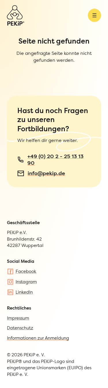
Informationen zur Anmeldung (38, 338)
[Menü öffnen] (94, 15)
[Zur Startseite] (15, 15)
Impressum (18, 318)
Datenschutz (20, 328)
